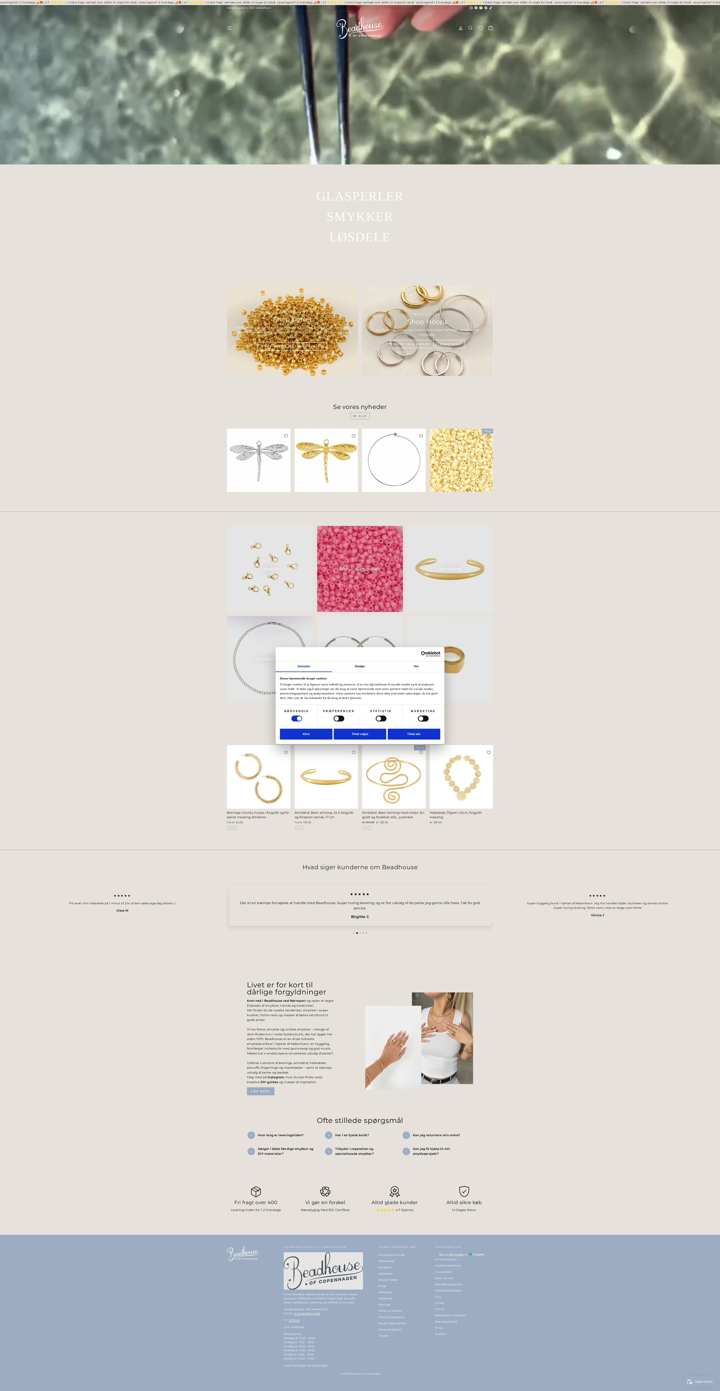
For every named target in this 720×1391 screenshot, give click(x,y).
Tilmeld (397, 744)
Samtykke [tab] (303, 666)
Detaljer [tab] (360, 666)
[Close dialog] (428, 640)
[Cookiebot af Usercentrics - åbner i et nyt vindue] (423, 654)
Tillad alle (413, 734)
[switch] (339, 718)
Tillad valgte (360, 734)
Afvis (306, 734)
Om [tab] (416, 666)
